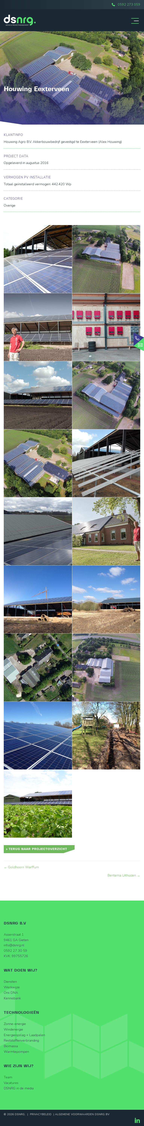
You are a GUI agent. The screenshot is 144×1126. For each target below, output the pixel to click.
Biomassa (11, 1046)
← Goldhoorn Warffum (21, 867)
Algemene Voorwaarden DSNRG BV (82, 1114)
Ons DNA (11, 992)
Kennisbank (12, 998)
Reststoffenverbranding (21, 1040)
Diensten (10, 981)
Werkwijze (12, 987)
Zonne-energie (15, 1024)
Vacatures (11, 1083)
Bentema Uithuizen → (123, 875)
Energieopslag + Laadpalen (24, 1035)
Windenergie (13, 1029)
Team (8, 1077)
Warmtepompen (16, 1051)
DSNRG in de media (19, 1088)
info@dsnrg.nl (14, 945)
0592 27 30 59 (15, 950)
